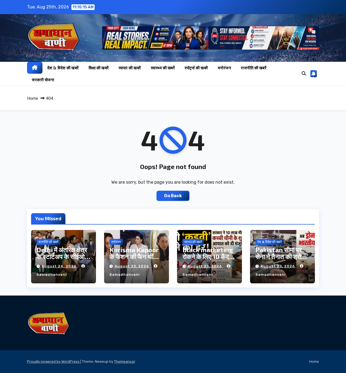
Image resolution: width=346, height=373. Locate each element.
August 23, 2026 (132, 266)
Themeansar (124, 361)
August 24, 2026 (60, 266)
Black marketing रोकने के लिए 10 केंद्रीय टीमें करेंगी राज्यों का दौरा (209, 256)
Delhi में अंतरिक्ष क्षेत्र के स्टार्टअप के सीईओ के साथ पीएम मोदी (61, 256)
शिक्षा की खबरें (99, 67)
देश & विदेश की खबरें (63, 67)
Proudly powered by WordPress (53, 361)
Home (32, 98)
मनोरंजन (224, 67)
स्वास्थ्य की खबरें (163, 67)
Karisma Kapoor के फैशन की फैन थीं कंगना (134, 256)
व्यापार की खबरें (130, 67)
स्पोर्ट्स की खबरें (196, 67)
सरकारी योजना (43, 79)
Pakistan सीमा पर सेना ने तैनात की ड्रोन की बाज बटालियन (280, 256)
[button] (304, 73)
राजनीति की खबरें (254, 67)
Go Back (173, 195)
